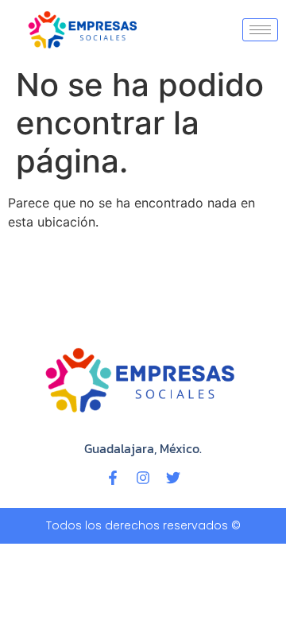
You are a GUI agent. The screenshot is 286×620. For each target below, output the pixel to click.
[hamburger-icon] (260, 29)
